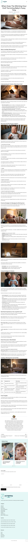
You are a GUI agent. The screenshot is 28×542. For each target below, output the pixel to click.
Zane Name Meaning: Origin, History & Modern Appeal (8, 525)
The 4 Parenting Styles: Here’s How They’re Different (6, 462)
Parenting (14, 13)
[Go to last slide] (2, 454)
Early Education (3, 510)
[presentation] (7, 451)
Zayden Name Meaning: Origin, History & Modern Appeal (8, 521)
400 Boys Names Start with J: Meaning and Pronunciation (20, 462)
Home (1, 532)
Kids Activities (3, 508)
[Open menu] (26, 1)
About (1, 533)
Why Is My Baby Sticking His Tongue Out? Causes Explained (6, 435)
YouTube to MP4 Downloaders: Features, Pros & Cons (8, 527)
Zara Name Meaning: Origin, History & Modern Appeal (8, 523)
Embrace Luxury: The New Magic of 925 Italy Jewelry (21, 435)
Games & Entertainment (4, 509)
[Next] (25, 454)
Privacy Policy (3, 535)
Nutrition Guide (3, 511)
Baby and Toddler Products (4, 515)
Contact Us (2, 534)
